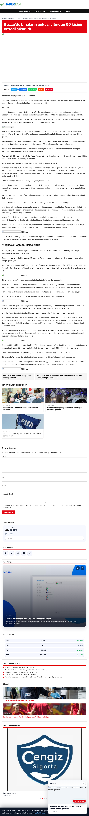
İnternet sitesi (7, 494)
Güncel (11, 18)
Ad (3, 477)
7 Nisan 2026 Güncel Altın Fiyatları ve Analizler (20, 674)
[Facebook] (5, 553)
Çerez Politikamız (39, 813)
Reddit (41, 89)
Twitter (14, 89)
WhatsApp (32, 89)
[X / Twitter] (11, 553)
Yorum (5, 456)
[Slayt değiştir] (40, 798)
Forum (68, 11)
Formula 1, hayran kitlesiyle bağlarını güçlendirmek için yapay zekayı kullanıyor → (59, 376)
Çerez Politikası (55, 11)
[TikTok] (29, 553)
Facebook (23, 89)
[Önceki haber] (78, 568)
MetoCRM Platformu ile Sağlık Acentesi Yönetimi (21, 672)
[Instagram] (17, 553)
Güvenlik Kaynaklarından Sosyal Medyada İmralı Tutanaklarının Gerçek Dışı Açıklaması (33, 677)
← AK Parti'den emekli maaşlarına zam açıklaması (17, 376)
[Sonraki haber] (82, 568)
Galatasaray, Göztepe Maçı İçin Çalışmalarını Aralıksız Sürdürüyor (26, 670)
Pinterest (49, 89)
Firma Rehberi (40, 11)
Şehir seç (9, 534)
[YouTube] (23, 553)
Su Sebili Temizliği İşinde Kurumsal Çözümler (20, 667)
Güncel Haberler (25, 11)
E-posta (6, 485)
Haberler (4, 18)
